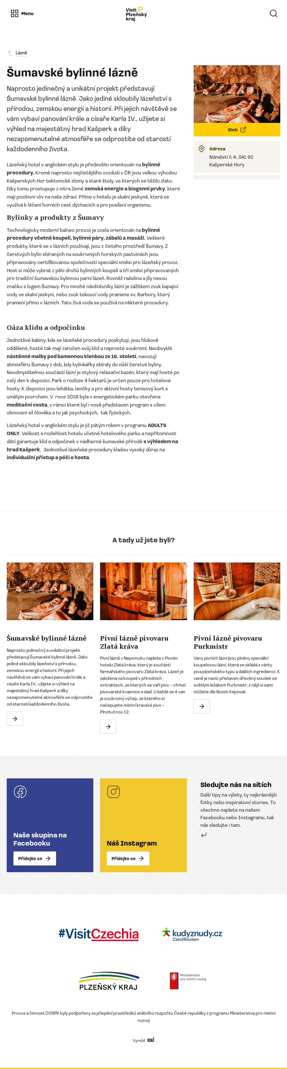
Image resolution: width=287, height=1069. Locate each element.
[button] (22, 13)
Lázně (21, 52)
